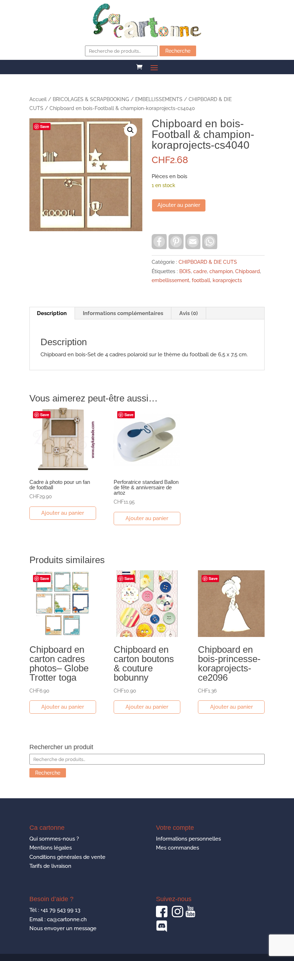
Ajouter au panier (178, 205)
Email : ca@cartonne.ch (58, 919)
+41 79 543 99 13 (60, 910)
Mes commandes (177, 848)
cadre (200, 271)
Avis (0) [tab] (188, 313)
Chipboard (247, 271)
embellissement (170, 280)
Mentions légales (50, 848)
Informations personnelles (188, 839)
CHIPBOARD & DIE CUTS (208, 262)
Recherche (177, 51)
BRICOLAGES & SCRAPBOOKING (91, 99)
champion (221, 271)
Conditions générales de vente (67, 857)
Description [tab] (52, 313)
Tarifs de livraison (50, 866)
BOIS (185, 271)
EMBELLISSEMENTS (158, 99)
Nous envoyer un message (62, 928)
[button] (130, 130)
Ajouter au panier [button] (62, 513)
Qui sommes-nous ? (54, 839)
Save (44, 126)
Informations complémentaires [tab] (123, 313)
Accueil (38, 99)
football (201, 280)
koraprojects (227, 280)
